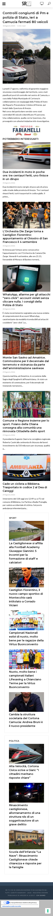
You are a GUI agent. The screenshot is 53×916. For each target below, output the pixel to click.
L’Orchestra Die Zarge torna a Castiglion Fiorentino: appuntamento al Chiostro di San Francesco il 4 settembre (25, 237)
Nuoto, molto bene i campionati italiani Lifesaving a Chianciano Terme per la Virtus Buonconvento (25, 679)
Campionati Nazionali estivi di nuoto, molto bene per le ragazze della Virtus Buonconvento (26, 638)
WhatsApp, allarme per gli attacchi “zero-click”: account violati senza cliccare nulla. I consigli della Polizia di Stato (26, 300)
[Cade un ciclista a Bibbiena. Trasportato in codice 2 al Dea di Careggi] (26, 467)
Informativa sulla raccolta (11, 906)
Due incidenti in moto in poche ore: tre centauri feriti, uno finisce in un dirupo (25, 175)
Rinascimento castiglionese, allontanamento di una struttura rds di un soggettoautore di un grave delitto (24, 815)
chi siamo (41, 895)
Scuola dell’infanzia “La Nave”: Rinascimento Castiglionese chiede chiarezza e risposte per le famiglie (25, 859)
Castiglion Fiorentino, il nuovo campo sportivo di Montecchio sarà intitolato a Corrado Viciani (26, 597)
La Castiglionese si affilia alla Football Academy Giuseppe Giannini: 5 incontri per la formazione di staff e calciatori (26, 553)
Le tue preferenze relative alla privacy (23, 902)
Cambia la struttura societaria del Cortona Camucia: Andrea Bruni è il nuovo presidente (26, 720)
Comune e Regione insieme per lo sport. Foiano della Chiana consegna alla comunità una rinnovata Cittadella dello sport (26, 426)
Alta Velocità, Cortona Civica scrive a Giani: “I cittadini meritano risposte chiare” (24, 772)
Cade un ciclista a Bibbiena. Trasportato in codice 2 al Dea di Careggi (25, 487)
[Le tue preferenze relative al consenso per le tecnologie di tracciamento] (48, 911)
